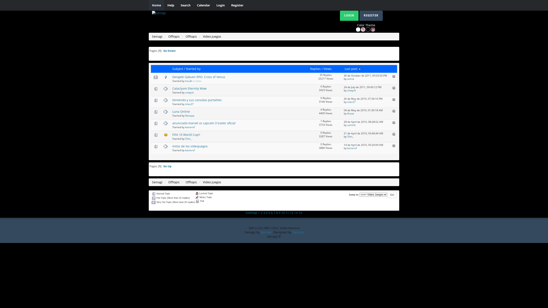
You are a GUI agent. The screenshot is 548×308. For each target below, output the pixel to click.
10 (283, 213)
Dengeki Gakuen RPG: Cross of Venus (198, 77)
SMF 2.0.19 (255, 228)
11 (287, 213)
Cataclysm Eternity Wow (189, 88)
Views (327, 69)
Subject (177, 69)
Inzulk (188, 81)
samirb (351, 125)
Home (156, 5)
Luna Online (181, 112)
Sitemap (251, 213)
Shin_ (188, 138)
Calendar (203, 5)
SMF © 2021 (271, 228)
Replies (315, 69)
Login (220, 5)
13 (296, 213)
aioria (350, 78)
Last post (351, 69)
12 (291, 213)
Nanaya (189, 115)
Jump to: (354, 194)
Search (186, 5)
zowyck (189, 92)
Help (170, 5)
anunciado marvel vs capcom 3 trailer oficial (203, 123)
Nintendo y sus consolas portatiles (197, 100)
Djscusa (266, 232)
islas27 (189, 104)
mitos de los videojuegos (190, 146)
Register (237, 5)
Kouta (350, 113)
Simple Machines (290, 228)
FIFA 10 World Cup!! (186, 135)
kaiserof (190, 127)
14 (300, 213)
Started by (193, 69)
